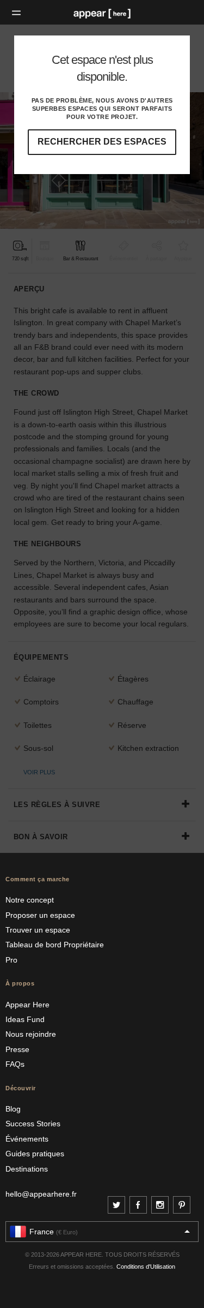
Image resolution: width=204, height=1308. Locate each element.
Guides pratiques (34, 1153)
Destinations (26, 1168)
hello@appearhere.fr (41, 1194)
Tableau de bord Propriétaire (54, 944)
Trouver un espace (37, 929)
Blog (13, 1108)
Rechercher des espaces (102, 141)
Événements (26, 1138)
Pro (11, 959)
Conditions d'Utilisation (145, 1266)
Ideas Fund (25, 1019)
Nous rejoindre (30, 1034)
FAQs (14, 1064)
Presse (17, 1049)
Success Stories (32, 1123)
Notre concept (29, 899)
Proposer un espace (40, 915)
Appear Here (27, 1004)
